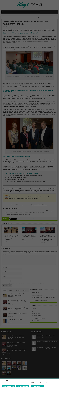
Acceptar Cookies (8, 386)
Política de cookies (43, 382)
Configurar (37, 386)
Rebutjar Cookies (23, 386)
